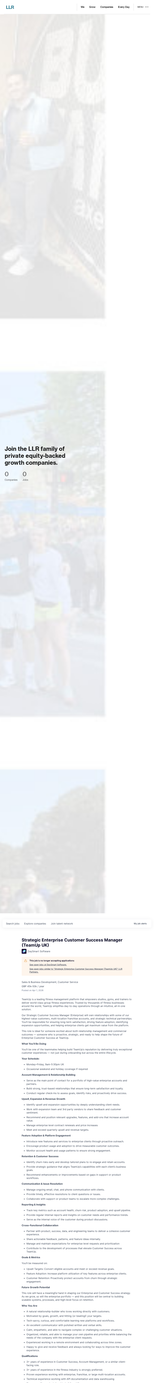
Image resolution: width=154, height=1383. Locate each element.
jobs (12, 923)
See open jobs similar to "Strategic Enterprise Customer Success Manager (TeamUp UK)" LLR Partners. (75, 970)
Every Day (124, 7)
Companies (106, 7)
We (82, 7)
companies (35, 923)
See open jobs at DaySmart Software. (48, 964)
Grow (92, 7)
